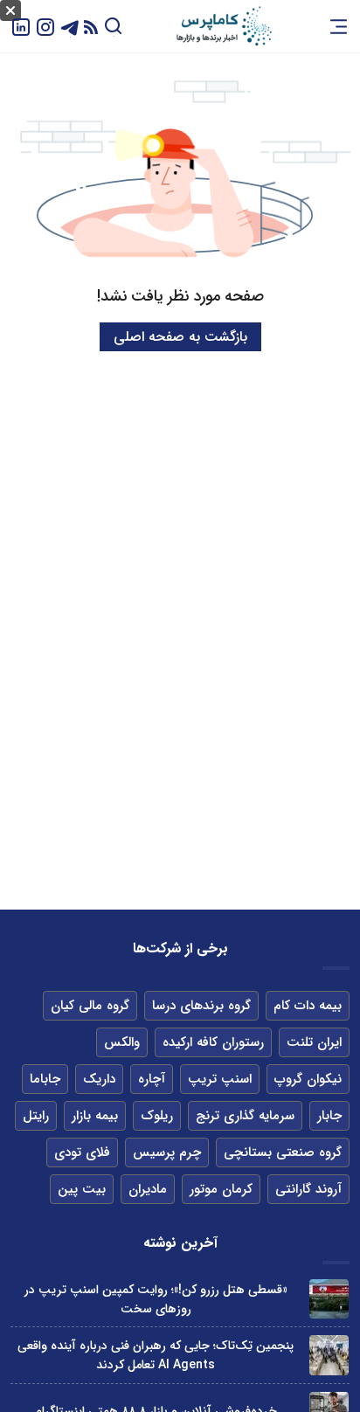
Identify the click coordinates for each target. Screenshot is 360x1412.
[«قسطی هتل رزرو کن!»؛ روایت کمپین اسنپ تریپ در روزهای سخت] (329, 1298)
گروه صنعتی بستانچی (283, 1152)
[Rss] (91, 27)
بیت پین (82, 1189)
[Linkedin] (20, 26)
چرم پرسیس (167, 1152)
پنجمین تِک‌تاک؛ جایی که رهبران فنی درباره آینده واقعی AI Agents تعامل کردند (155, 1355)
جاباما (45, 1079)
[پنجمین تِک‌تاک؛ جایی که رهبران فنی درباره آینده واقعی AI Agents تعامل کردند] (329, 1354)
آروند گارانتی (308, 1189)
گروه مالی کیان (90, 1005)
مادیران (147, 1189)
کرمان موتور (221, 1189)
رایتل (36, 1115)
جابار (329, 1115)
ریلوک (157, 1115)
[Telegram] (69, 26)
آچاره (151, 1079)
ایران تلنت (314, 1042)
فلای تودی (82, 1152)
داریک (99, 1079)
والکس (122, 1042)
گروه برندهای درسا (201, 1005)
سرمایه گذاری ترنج (245, 1115)
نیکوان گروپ (308, 1079)
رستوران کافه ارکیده (213, 1042)
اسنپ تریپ (220, 1079)
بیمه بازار (95, 1115)
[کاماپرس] (223, 26)
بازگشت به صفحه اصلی (180, 337)
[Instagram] (45, 26)
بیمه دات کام (307, 1005)
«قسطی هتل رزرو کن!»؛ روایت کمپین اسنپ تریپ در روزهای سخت (155, 1299)
